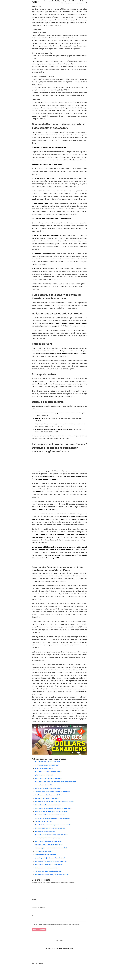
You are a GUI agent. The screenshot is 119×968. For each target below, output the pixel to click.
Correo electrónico (38, 907)
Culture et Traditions (73, 1)
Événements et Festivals (67, 3)
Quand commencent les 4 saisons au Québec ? (48, 795)
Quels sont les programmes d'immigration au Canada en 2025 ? (53, 808)
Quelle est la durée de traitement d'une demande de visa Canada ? (54, 801)
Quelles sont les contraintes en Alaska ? (47, 868)
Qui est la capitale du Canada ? (44, 775)
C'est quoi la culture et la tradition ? (45, 854)
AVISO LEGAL (59, 940)
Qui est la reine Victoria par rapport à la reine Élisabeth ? (51, 811)
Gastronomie (83, 1)
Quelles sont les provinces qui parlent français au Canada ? (52, 818)
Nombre (34, 899)
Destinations (78, 3)
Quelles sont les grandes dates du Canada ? (48, 788)
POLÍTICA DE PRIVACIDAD (58, 948)
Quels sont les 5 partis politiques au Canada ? (48, 778)
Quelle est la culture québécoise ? (45, 831)
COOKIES (48, 948)
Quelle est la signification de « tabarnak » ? (47, 805)
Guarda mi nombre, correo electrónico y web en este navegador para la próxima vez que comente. (56, 924)
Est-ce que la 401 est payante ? (44, 851)
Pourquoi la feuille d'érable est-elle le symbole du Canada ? (52, 791)
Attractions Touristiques (55, 1)
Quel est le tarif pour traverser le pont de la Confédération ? (52, 824)
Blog (64, 1)
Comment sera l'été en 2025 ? (43, 821)
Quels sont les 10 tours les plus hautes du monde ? (50, 814)
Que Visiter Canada (35, 2)
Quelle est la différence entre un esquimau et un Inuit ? (51, 834)
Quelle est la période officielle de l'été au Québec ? (50, 828)
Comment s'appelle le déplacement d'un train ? (49, 844)
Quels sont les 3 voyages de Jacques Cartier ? (48, 841)
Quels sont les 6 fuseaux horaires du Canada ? (48, 771)
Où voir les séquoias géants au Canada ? (47, 765)
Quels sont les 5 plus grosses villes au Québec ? (49, 864)
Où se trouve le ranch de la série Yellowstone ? (48, 838)
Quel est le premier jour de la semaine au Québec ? (50, 858)
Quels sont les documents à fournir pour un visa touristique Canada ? (55, 781)
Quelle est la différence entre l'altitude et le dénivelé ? (51, 861)
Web (33, 915)
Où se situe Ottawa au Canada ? (44, 768)
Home (45, 1)
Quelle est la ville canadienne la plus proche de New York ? (52, 874)
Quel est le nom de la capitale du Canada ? (47, 761)
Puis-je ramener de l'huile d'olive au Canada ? (48, 871)
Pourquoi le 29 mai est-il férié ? (44, 785)
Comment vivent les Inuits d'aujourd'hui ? (47, 798)
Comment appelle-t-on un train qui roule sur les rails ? (51, 848)
